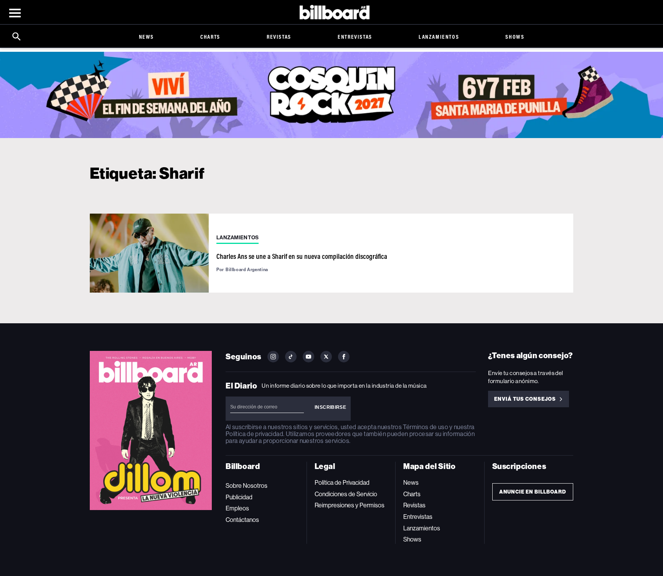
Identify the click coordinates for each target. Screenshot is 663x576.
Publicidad (239, 497)
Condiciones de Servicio (346, 494)
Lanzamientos (439, 36)
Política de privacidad (254, 434)
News (146, 36)
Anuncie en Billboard (532, 492)
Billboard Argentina (247, 269)
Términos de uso (425, 427)
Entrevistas (355, 36)
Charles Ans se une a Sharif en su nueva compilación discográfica (301, 256)
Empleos (237, 508)
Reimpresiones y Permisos (349, 505)
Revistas (279, 36)
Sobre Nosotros (246, 485)
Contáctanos (242, 519)
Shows (514, 36)
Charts (210, 36)
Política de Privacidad (342, 482)
